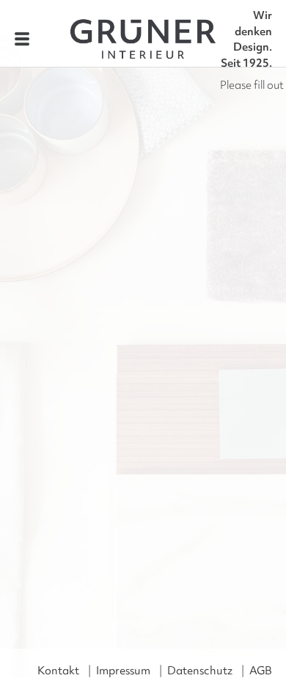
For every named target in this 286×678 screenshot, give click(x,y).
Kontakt (58, 670)
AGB (260, 670)
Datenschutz (199, 670)
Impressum (123, 670)
